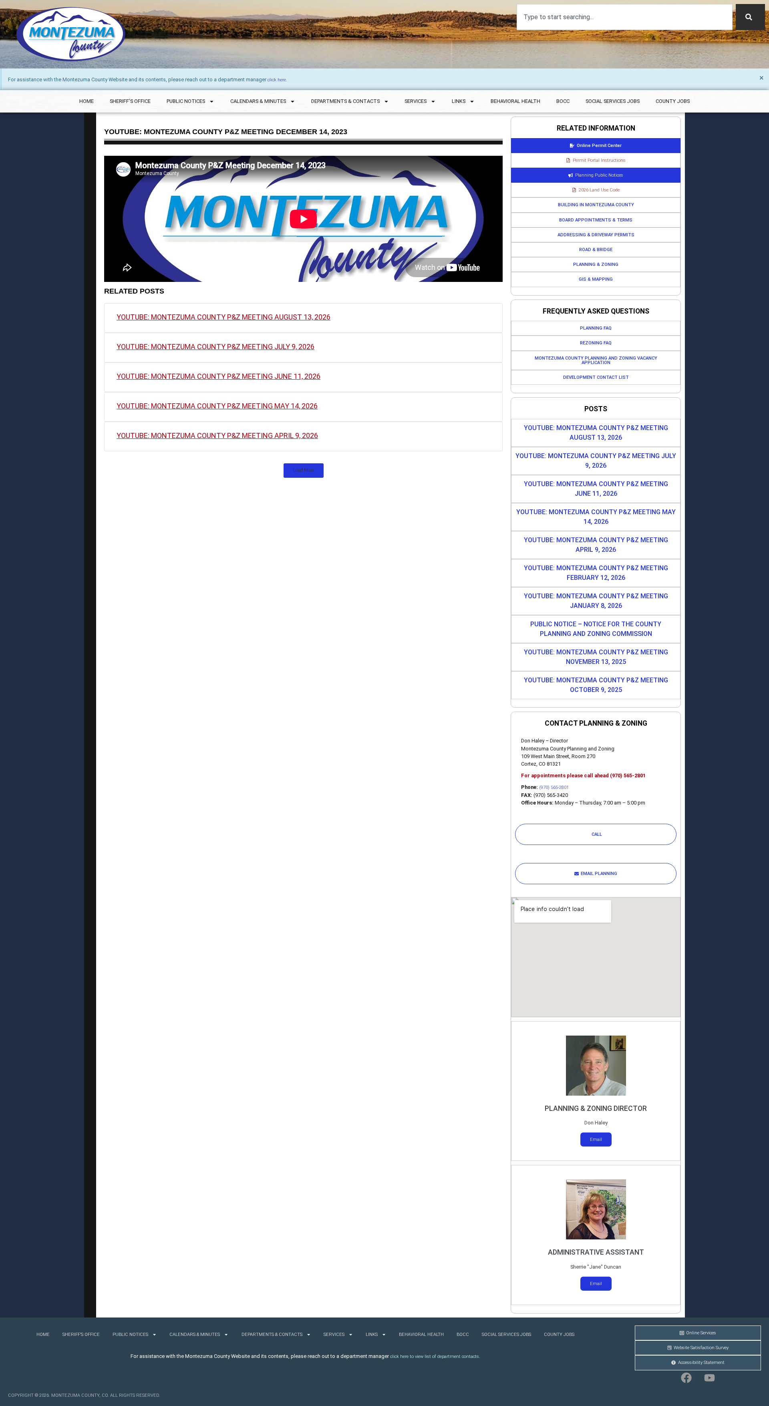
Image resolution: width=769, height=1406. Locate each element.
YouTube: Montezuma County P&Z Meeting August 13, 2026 (223, 317)
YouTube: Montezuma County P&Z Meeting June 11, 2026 (218, 376)
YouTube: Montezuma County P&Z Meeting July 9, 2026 (215, 346)
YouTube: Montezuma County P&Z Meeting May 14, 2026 (217, 406)
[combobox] (625, 17)
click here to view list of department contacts (434, 1356)
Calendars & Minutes (258, 101)
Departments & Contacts (345, 101)
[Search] (750, 17)
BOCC (563, 101)
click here (277, 79)
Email (596, 1139)
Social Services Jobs (613, 101)
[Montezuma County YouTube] (709, 1378)
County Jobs (673, 101)
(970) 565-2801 (554, 787)
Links (458, 101)
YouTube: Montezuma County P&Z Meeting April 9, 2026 (217, 435)
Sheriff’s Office (130, 101)
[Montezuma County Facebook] (686, 1378)
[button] (304, 470)
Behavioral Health (515, 101)
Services (416, 101)
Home (86, 101)
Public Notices (186, 101)
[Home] (71, 34)
